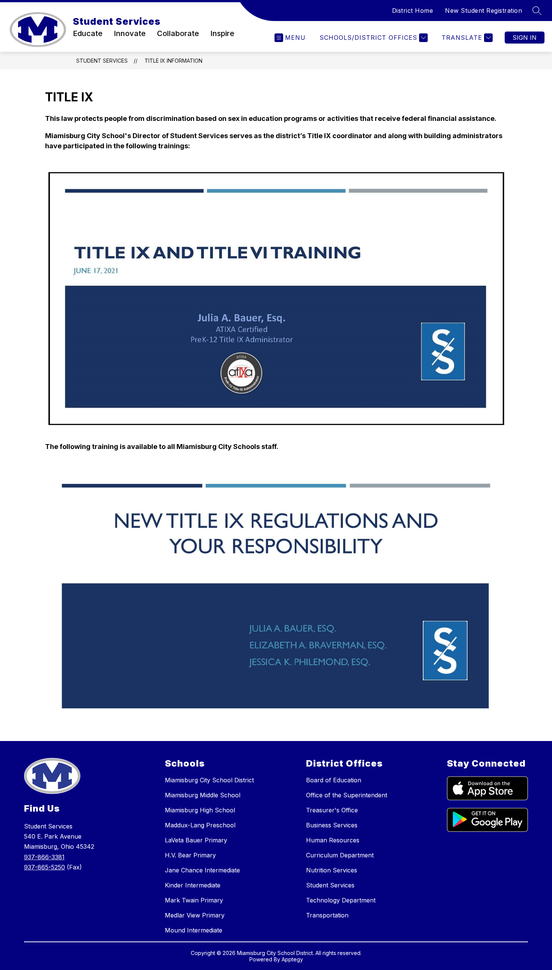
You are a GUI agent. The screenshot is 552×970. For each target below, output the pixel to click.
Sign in (525, 37)
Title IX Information (173, 60)
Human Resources (332, 840)
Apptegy (292, 959)
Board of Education (333, 780)
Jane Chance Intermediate (202, 870)
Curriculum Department (340, 855)
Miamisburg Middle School (202, 795)
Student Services (102, 60)
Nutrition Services (331, 870)
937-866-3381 (44, 857)
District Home (412, 10)
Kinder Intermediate (192, 885)
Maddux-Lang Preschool (200, 825)
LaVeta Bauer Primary (196, 840)
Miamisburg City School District (209, 780)
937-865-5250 (44, 867)
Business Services (331, 825)
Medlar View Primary (195, 915)
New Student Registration (483, 10)
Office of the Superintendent (346, 795)
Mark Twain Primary (194, 900)
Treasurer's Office (332, 810)
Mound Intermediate (193, 930)
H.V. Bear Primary (190, 855)
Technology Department (341, 900)
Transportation (327, 915)
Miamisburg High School (200, 810)
